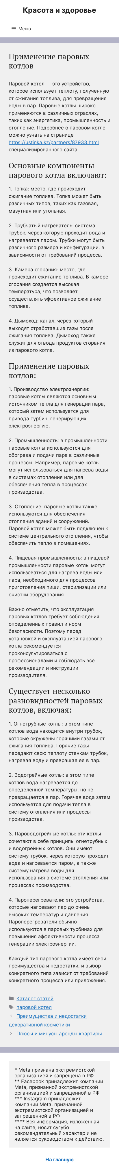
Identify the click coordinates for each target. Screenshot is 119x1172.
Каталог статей (34, 998)
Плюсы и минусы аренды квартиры (59, 1034)
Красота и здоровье (59, 10)
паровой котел (34, 1007)
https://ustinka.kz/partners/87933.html (54, 142)
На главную (59, 1160)
